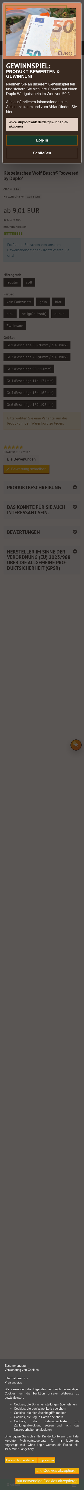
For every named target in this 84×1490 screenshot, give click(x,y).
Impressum (46, 1460)
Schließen (42, 153)
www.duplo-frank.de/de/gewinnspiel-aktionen (38, 124)
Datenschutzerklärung (20, 1460)
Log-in (42, 140)
